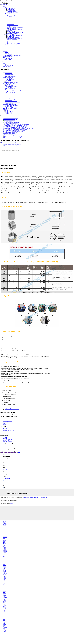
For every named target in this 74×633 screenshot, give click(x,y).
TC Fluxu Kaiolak (10, 24)
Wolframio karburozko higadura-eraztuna (14, 35)
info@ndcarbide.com (6, 460)
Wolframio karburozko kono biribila (9, 133)
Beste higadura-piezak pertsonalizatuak (12, 44)
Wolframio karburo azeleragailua (13, 37)
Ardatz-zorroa (9, 17)
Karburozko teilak (10, 42)
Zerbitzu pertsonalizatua (7, 59)
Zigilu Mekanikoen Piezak (10, 8)
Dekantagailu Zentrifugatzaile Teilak (14, 43)
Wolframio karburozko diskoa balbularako (10, 123)
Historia (6, 52)
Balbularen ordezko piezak (12, 31)
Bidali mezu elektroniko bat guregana (7, 162)
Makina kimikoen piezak (9, 34)
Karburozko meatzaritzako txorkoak (14, 41)
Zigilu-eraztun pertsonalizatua (12, 12)
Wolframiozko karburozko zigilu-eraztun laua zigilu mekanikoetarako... (16, 129)
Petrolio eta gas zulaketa (7, 421)
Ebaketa (4, 424)
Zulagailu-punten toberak (12, 26)
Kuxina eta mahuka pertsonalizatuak (14, 18)
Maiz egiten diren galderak (7, 56)
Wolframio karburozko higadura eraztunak (15, 32)
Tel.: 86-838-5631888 (7, 445)
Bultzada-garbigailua (11, 10)
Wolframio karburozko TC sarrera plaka (14, 29)
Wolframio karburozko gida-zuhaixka (12, 409)
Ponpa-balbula (5, 422)
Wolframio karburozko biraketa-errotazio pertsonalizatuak (13, 131)
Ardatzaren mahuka (11, 14)
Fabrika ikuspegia (8, 54)
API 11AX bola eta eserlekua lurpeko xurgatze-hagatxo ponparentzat (15, 125)
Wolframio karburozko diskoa (12, 25)
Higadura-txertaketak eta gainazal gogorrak (15, 27)
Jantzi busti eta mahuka (11, 28)
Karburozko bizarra (11, 46)
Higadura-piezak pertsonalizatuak (13, 33)
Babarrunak (9, 30)
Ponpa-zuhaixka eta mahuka (10, 13)
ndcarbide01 (5, 469)
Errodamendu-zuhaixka (11, 15)
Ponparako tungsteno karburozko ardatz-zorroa (13, 408)
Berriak (4, 57)
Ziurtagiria (7, 53)
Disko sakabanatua (10, 36)
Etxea (4, 6)
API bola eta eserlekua (9, 85)
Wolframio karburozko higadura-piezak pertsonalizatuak (13, 137)
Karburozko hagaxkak (11, 47)
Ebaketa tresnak (8, 45)
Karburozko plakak (10, 48)
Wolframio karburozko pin (12, 39)
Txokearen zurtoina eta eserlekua (13, 23)
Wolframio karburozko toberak (8, 121)
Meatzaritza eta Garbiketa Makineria (11, 40)
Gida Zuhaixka (10, 16)
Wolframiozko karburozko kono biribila (14, 38)
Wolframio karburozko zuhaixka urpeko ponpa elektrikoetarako (14, 127)
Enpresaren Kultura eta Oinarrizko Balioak (13, 55)
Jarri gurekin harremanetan (7, 58)
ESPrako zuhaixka (10, 20)
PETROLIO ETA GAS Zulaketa (11, 19)
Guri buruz (5, 51)
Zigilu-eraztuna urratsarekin (12, 11)
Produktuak (5, 7)
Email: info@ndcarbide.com (8, 447)
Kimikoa (4, 423)
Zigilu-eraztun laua (10, 9)
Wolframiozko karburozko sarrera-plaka (10, 119)
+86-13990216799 (6, 478)
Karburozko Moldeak (11, 50)
